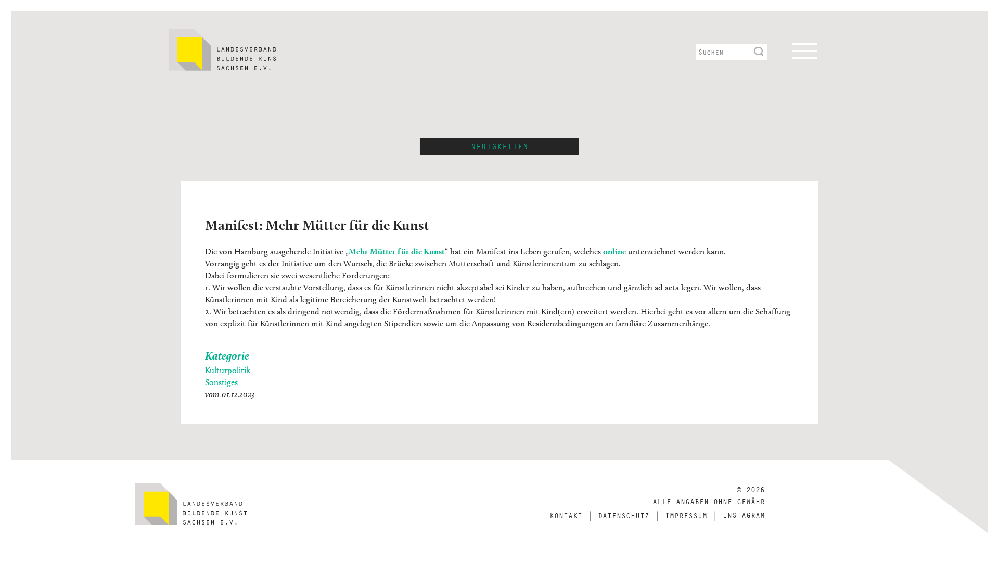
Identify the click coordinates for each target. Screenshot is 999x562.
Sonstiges (221, 382)
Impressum (686, 515)
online (614, 252)
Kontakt (565, 515)
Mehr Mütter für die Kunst (397, 252)
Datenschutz (623, 515)
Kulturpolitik (227, 370)
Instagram (744, 514)
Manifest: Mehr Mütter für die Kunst (317, 224)
